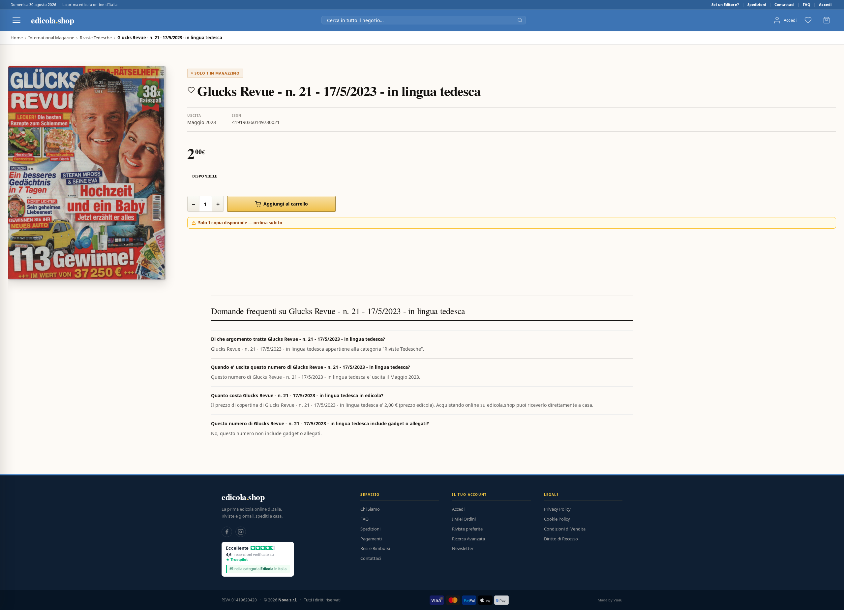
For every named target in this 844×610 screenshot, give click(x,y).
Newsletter (462, 548)
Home (17, 38)
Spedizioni (756, 4)
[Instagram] (240, 532)
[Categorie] (16, 20)
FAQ (806, 4)
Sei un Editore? (725, 4)
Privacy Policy (557, 509)
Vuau (618, 599)
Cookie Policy (557, 519)
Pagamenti (371, 539)
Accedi (825, 4)
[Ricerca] (520, 20)
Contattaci (784, 4)
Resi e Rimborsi (375, 548)
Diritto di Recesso (561, 539)
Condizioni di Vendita (565, 529)
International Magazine (51, 38)
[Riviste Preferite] (808, 20)
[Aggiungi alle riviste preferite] (191, 90)
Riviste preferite (467, 529)
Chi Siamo (370, 509)
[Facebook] (227, 532)
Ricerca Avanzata (468, 539)
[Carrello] (826, 20)
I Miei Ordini (464, 519)
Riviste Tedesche (96, 38)
